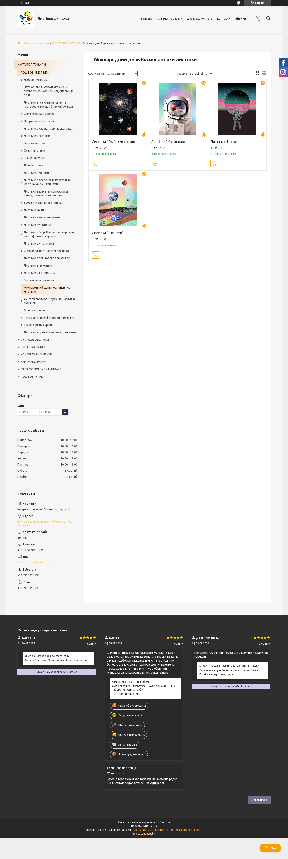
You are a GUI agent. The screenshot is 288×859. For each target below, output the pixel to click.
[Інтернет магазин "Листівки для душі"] (25, 18)
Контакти (223, 18)
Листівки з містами (37, 135)
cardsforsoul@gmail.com (33, 562)
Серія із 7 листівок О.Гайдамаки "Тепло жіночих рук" (57, 660)
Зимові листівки (35, 158)
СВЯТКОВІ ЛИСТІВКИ (35, 339)
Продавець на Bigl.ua (144, 826)
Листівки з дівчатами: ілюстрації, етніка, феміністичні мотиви (46, 193)
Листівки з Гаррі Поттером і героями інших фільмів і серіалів (49, 234)
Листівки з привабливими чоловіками (50, 332)
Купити (95, 163)
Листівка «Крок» (223, 142)
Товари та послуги (36, 43)
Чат (273, 848)
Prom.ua (165, 822)
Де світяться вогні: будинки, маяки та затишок (50, 301)
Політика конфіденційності (185, 829)
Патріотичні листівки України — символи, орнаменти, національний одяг (48, 91)
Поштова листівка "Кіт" (126, 693)
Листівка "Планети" (108, 233)
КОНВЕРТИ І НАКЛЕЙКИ (36, 354)
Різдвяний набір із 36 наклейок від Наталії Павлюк (230, 670)
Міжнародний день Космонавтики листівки (47, 289)
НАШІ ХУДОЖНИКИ (33, 347)
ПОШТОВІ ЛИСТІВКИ (66, 43)
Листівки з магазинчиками (42, 217)
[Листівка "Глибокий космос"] (118, 109)
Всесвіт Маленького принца (43, 202)
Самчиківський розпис (39, 114)
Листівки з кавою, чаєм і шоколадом (49, 128)
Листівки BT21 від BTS (39, 273)
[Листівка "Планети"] (118, 200)
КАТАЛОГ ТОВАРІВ (31, 64)
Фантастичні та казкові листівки (46, 251)
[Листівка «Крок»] (236, 109)
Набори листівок (35, 79)
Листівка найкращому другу (216, 674)
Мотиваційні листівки (39, 280)
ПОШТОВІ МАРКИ (33, 376)
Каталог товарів (168, 18)
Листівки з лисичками (39, 243)
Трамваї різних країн (38, 325)
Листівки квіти (34, 210)
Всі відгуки (259, 799)
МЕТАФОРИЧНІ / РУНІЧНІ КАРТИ (42, 369)
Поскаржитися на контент (150, 829)
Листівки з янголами (38, 265)
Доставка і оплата (199, 18)
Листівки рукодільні (38, 224)
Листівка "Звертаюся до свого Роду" (47, 655)
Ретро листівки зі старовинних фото (49, 317)
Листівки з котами (36, 172)
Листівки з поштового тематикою (47, 258)
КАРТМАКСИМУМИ (33, 362)
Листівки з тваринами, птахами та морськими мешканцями (47, 182)
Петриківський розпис (39, 121)
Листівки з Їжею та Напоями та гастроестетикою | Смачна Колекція (49, 104)
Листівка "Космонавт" (169, 142)
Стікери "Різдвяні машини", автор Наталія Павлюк (229, 665)
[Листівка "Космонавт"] (177, 109)
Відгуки (240, 18)
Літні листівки (33, 165)
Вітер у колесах (34, 310)
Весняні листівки (35, 143)
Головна (146, 18)
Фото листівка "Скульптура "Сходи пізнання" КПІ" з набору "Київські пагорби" (143, 688)
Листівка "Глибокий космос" (114, 142)
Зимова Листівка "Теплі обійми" (131, 681)
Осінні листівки (34, 150)
